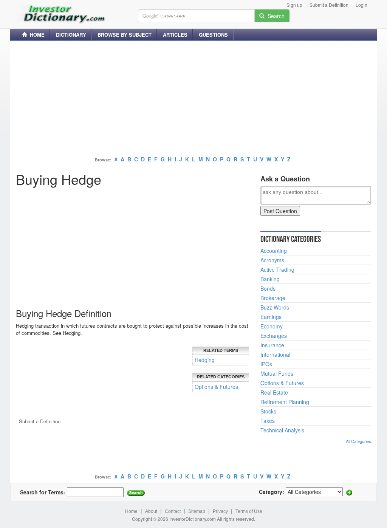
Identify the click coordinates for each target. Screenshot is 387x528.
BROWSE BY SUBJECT (125, 34)
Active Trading (277, 269)
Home (131, 511)
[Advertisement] (193, 99)
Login (361, 5)
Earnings (271, 317)
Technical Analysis (282, 430)
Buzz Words (274, 307)
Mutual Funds (276, 373)
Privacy (220, 511)
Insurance (272, 345)
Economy (271, 326)
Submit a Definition (329, 5)
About (151, 511)
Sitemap (196, 511)
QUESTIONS (213, 34)
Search (275, 16)
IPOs (266, 364)
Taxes (267, 420)
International (275, 354)
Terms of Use (248, 511)
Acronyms (272, 260)
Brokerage (272, 298)
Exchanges (273, 335)
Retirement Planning (284, 402)
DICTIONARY (71, 34)
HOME (36, 34)
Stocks (268, 411)
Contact (173, 511)
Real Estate (274, 392)
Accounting (273, 250)
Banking (270, 279)
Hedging (205, 360)
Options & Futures (216, 386)
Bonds (268, 288)
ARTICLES (175, 34)
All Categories (358, 441)
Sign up (294, 5)
